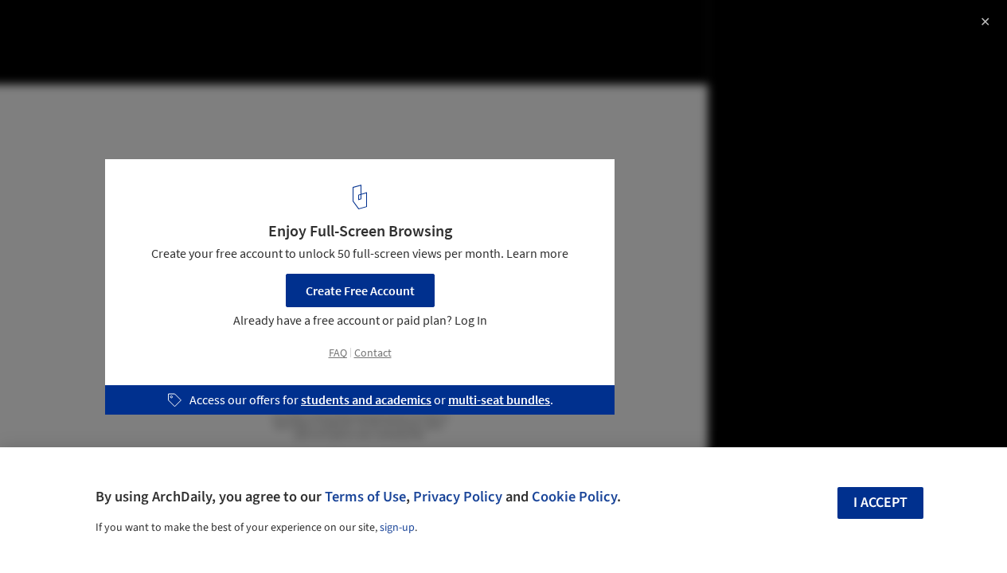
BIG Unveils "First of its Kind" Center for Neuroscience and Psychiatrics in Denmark (233, 42)
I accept (880, 503)
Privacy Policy (457, 496)
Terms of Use (365, 496)
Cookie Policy (574, 496)
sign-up (397, 528)
